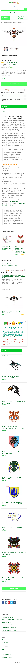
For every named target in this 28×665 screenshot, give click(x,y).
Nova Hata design (12, 64)
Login (10, 12)
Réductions (4, 353)
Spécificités (4, 109)
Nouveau (4, 350)
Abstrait (7, 21)
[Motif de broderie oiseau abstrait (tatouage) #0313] (6, 49)
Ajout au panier (14, 84)
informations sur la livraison (9, 627)
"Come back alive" (9, 337)
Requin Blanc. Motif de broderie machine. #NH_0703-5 (11, 377)
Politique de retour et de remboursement (12, 619)
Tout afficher (14, 588)
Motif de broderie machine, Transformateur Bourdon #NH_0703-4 (13, 427)
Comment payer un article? (9, 96)
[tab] (14, 95)
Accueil (2, 21)
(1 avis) (8, 62)
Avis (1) (3, 111)
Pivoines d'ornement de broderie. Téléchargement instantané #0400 (20, 250)
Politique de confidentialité (9, 630)
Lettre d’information (7, 657)
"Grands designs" (13, 201)
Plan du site (5, 642)
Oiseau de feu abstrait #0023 (6, 247)
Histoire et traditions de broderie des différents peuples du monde (11, 264)
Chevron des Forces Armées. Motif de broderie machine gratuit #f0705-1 (13, 503)
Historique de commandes (9, 652)
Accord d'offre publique (8, 617)
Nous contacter (6, 632)
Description (4, 106)
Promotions (5, 639)
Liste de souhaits (6, 654)
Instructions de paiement (8, 625)
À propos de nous (6, 622)
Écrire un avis (14, 62)
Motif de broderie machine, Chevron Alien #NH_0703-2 (12, 452)
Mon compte (5, 649)
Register (15, 12)
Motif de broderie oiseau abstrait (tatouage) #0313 (12, 22)
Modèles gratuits (5, 355)
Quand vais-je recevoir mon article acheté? (11, 99)
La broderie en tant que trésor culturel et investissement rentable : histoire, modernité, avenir (13, 276)
